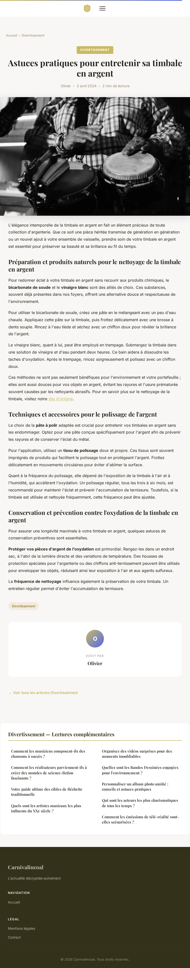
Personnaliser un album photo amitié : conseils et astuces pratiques (135, 786)
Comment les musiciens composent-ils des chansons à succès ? (48, 754)
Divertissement (33, 35)
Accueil (11, 35)
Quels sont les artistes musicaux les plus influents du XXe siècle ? (46, 808)
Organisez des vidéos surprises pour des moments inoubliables (137, 754)
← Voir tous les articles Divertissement (43, 692)
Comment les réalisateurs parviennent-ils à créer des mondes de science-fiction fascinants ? (49, 772)
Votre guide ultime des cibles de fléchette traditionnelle (46, 792)
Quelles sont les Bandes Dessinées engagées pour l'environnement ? (140, 770)
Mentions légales (21, 928)
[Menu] (102, 8)
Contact (14, 937)
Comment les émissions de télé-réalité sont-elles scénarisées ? (140, 819)
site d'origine (60, 398)
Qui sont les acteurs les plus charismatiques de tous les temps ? (140, 803)
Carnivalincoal (25, 866)
